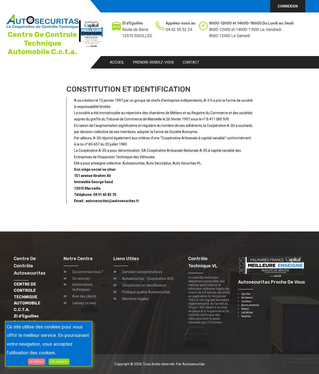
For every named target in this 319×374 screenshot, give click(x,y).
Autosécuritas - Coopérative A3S (148, 279)
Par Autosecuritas (190, 364)
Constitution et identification (144, 285)
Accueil (117, 62)
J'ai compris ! (59, 361)
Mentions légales (135, 299)
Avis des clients (84, 296)
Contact (191, 62)
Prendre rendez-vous (153, 62)
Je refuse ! (36, 361)
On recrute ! (81, 279)
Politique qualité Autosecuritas (146, 292)
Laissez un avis (84, 303)
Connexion (288, 6)
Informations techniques (82, 287)
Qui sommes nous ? (87, 272)
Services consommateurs (142, 272)
